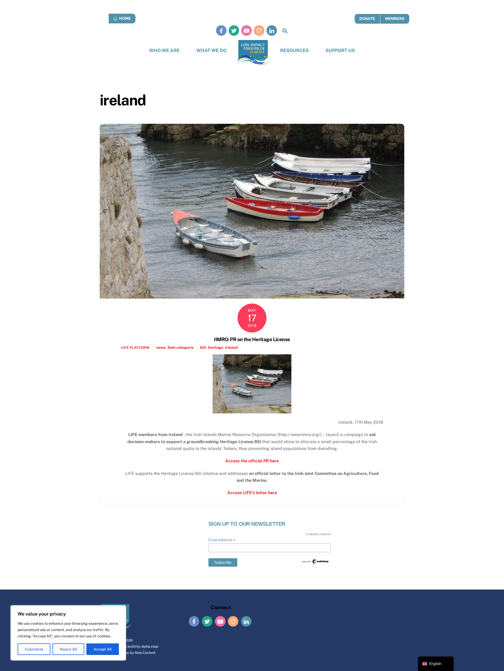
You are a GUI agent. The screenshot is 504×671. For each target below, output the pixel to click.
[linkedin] (271, 30)
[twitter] (234, 30)
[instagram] (259, 30)
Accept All (102, 649)
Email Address (221, 539)
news (161, 347)
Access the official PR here (252, 460)
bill (203, 347)
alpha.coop (149, 646)
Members (395, 18)
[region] (68, 632)
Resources (294, 50)
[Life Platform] (253, 52)
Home (124, 18)
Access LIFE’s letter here (252, 492)
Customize (34, 649)
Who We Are (164, 50)
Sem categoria (180, 347)
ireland (231, 347)
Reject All (68, 649)
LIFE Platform (135, 348)
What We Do (211, 50)
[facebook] (221, 30)
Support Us (340, 50)
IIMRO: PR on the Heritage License (252, 339)
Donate (367, 18)
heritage (215, 347)
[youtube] (246, 30)
